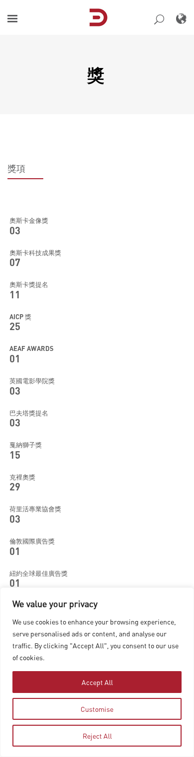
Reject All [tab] (97, 735)
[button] (12, 18)
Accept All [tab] (97, 682)
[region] (97, 672)
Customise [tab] (97, 708)
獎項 (16, 168)
